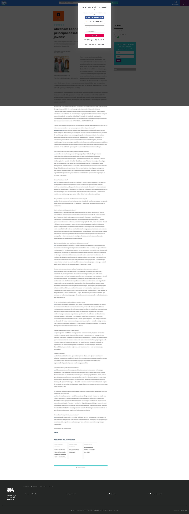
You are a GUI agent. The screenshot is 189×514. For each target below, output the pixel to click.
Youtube (186, 510)
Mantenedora (9, 495)
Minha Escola (111, 494)
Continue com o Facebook (95, 17)
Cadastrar (94, 35)
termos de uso (90, 40)
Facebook (180, 510)
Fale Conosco (43, 486)
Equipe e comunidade (155, 494)
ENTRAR (102, 44)
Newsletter (26, 486)
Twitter (182, 510)
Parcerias (50, 486)
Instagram (184, 510)
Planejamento (71, 494)
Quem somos (34, 486)
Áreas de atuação (31, 494)
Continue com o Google (95, 21)
